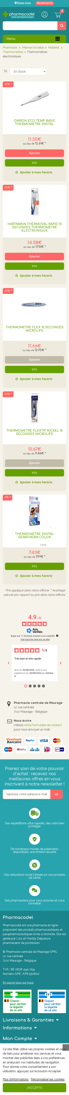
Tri (5, 71)
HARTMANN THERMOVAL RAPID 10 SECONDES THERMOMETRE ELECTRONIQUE (34, 227)
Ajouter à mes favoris (35, 172)
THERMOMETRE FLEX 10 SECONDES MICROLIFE (34, 329)
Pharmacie (10, 47)
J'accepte (34, 1087)
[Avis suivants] (60, 663)
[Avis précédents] (8, 663)
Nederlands (45, 3)
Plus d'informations (16, 1079)
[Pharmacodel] (19, 14)
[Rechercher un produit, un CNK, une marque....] (61, 25)
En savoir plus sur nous (18, 982)
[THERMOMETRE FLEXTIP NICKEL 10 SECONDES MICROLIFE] (34, 407)
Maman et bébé (33, 47)
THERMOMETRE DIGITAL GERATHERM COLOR (34, 535)
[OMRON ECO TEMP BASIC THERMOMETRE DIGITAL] (34, 98)
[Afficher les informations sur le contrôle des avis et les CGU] (57, 635)
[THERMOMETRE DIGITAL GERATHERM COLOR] (34, 511)
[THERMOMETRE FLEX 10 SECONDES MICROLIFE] (34, 304)
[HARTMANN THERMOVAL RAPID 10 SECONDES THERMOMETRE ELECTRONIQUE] (34, 201)
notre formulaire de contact (43, 725)
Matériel (54, 47)
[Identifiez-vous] (44, 15)
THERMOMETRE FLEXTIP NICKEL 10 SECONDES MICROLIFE (34, 432)
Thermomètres (13, 52)
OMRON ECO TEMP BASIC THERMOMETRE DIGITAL (34, 122)
